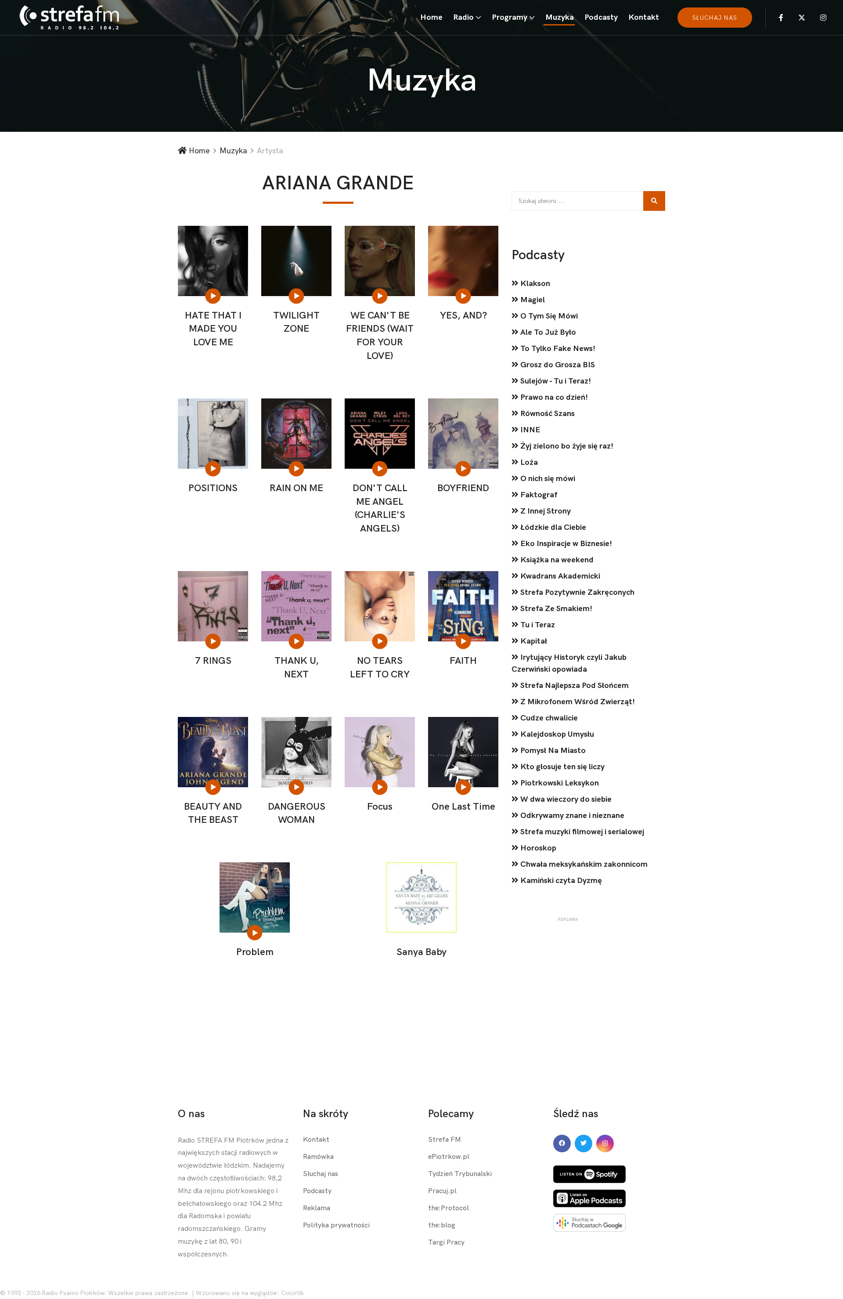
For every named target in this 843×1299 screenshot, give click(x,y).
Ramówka (318, 1157)
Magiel (532, 299)
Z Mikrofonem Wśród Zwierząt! (577, 701)
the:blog (441, 1225)
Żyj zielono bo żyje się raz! (566, 446)
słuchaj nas (714, 18)
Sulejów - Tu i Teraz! (555, 381)
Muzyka (559, 17)
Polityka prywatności (336, 1225)
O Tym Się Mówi (548, 316)
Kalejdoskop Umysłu (556, 734)
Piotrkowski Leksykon (559, 783)
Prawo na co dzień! (553, 397)
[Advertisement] (567, 978)
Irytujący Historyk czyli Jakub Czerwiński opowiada (569, 663)
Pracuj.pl (442, 1191)
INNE (529, 429)
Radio (463, 17)
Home (431, 17)
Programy (509, 17)
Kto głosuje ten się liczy (562, 766)
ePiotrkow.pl (448, 1157)
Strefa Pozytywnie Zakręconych (576, 592)
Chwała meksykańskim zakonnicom (583, 864)
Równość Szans (547, 413)
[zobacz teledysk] (213, 296)
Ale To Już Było (547, 332)
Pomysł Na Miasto (552, 750)
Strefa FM (444, 1140)
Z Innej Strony (545, 511)
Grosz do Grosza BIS (557, 364)
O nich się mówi (547, 478)
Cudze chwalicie (548, 718)
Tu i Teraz (537, 625)
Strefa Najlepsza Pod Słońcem (574, 685)
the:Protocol (448, 1208)
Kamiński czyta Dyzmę (560, 880)
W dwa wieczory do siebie (565, 799)
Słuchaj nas (320, 1174)
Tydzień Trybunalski (460, 1174)
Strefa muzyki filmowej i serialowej (581, 831)
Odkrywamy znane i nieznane (571, 815)
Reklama (316, 1208)
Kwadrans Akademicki (559, 576)
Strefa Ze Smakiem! (555, 608)
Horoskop (537, 848)
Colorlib (292, 1293)
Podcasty (601, 17)
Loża (528, 462)
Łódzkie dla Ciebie (552, 527)
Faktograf (538, 494)
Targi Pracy (446, 1242)
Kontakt (643, 17)
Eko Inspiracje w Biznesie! (565, 543)
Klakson (534, 283)
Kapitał (533, 641)
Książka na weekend (556, 559)
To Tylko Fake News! (557, 348)
